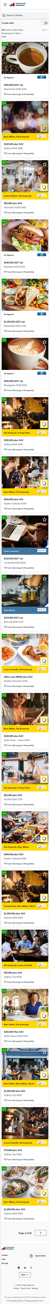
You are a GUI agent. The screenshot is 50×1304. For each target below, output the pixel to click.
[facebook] (19, 1267)
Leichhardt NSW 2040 (16, 562)
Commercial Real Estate (17, 5)
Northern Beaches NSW (17, 680)
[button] (25, 15)
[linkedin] (25, 1267)
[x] (31, 1267)
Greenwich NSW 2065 (16, 207)
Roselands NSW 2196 (15, 326)
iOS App (5, 1263)
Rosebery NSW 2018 (15, 266)
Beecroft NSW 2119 (14, 621)
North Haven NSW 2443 (17, 1035)
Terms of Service (33, 1301)
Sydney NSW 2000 (14, 148)
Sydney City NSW (13, 976)
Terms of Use (25, 1288)
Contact (5, 1255)
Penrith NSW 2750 (14, 799)
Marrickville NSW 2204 (16, 89)
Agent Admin (39, 1255)
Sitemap (35, 1288)
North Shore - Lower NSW (18, 740)
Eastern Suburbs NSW (16, 503)
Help (4, 1259)
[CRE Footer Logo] (8, 1247)
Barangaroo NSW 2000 (16, 385)
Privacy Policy (16, 1301)
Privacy (15, 1288)
